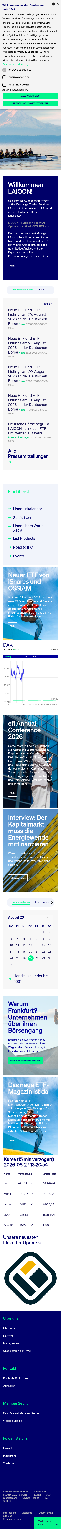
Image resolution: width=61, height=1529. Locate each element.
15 (43, 945)
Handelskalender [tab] (21, 901)
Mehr (12, 265)
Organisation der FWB (17, 1351)
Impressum (9, 1512)
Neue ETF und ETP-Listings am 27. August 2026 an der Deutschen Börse (27, 316)
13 (30, 945)
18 (17, 951)
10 (11, 945)
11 (17, 945)
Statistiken (22, 517)
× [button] (57, 4)
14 (36, 945)
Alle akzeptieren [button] (30, 96)
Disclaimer (27, 1512)
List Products (24, 538)
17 (11, 951)
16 (49, 945)
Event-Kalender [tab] (43, 901)
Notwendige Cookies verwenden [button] (30, 103)
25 (17, 958)
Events (19, 555)
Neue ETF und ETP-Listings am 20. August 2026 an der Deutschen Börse (27, 373)
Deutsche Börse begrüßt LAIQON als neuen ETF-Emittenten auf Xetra (28, 428)
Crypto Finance (31, 1498)
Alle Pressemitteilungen (28, 453)
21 (36, 951)
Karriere (8, 1335)
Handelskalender (27, 508)
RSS (47, 304)
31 (11, 965)
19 (24, 951)
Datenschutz (46, 1512)
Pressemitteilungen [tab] (22, 289)
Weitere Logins (12, 1421)
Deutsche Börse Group (16, 1491)
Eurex (37, 1494)
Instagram (9, 1455)
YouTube (8, 1463)
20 (30, 951)
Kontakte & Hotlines (15, 1378)
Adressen (9, 1386)
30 (49, 958)
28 (36, 958)
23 (49, 951)
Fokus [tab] (41, 289)
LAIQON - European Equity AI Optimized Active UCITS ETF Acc (28, 224)
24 (11, 958)
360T (49, 1494)
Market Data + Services (16, 1494)
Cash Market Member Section (21, 1413)
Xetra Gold (40, 1491)
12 (24, 945)
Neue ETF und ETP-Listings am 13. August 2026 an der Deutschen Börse (27, 402)
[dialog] (30, 54)
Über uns (9, 1328)
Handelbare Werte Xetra (28, 527)
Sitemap (7, 1516)
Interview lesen (18, 877)
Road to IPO (23, 547)
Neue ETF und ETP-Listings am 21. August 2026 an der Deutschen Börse (27, 345)
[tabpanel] (30, 384)
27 (30, 958)
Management (11, 1343)
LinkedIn (8, 1448)
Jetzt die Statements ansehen (25, 1060)
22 (43, 951)
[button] (30, 90)
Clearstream (10, 1498)
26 (24, 958)
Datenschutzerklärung (15, 64)
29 (43, 958)
